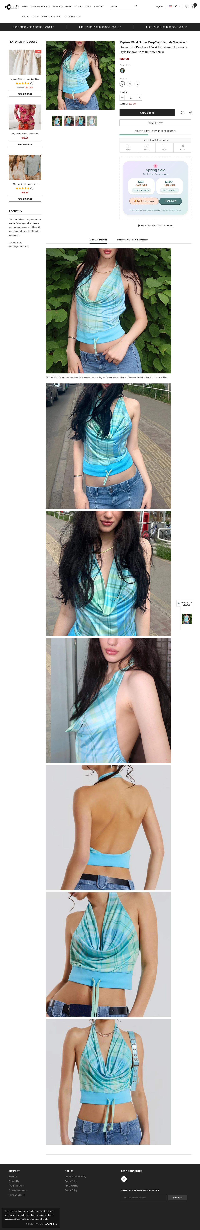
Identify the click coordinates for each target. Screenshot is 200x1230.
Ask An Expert (166, 226)
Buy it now (155, 123)
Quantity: (124, 92)
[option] (33, 27)
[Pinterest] (124, 1179)
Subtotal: (124, 104)
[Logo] (12, 7)
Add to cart (25, 93)
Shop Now (170, 201)
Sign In (159, 6)
